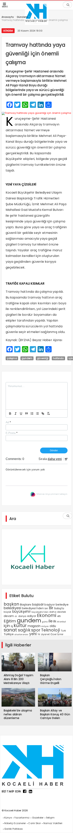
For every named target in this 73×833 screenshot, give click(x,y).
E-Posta (12, 432)
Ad (8, 422)
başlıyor (49, 605)
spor (35, 630)
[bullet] (37, 413)
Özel (53, 634)
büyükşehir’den (40, 611)
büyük (7, 612)
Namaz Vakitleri (52, 823)
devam (9, 616)
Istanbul (61, 621)
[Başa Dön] (66, 826)
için (7, 625)
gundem (27, 358)
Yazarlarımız (21, 817)
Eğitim (10, 621)
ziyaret (45, 634)
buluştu (59, 608)
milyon (45, 626)
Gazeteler (38, 817)
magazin (34, 626)
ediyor (31, 616)
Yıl (39, 634)
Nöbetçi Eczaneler (15, 823)
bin (46, 608)
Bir (51, 608)
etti (59, 616)
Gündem (8, 30)
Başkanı (25, 604)
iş (12, 626)
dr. (16, 616)
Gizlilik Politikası (13, 828)
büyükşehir (21, 611)
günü (45, 621)
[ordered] (32, 413)
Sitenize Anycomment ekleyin (51, 494)
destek (61, 611)
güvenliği (42, 358)
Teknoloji (50, 630)
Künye (8, 817)
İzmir (60, 634)
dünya (22, 616)
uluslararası (21, 634)
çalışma (12, 358)
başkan (11, 604)
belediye (62, 604)
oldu (53, 626)
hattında (58, 358)
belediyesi (12, 608)
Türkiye (9, 634)
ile (50, 621)
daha (52, 611)
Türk (63, 630)
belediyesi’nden (33, 608)
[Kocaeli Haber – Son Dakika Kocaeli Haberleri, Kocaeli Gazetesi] (36, 788)
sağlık (24, 630)
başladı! (38, 604)
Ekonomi (46, 615)
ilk (54, 621)
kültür (20, 625)
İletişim (50, 817)
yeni (33, 634)
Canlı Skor (34, 823)
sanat (10, 630)
